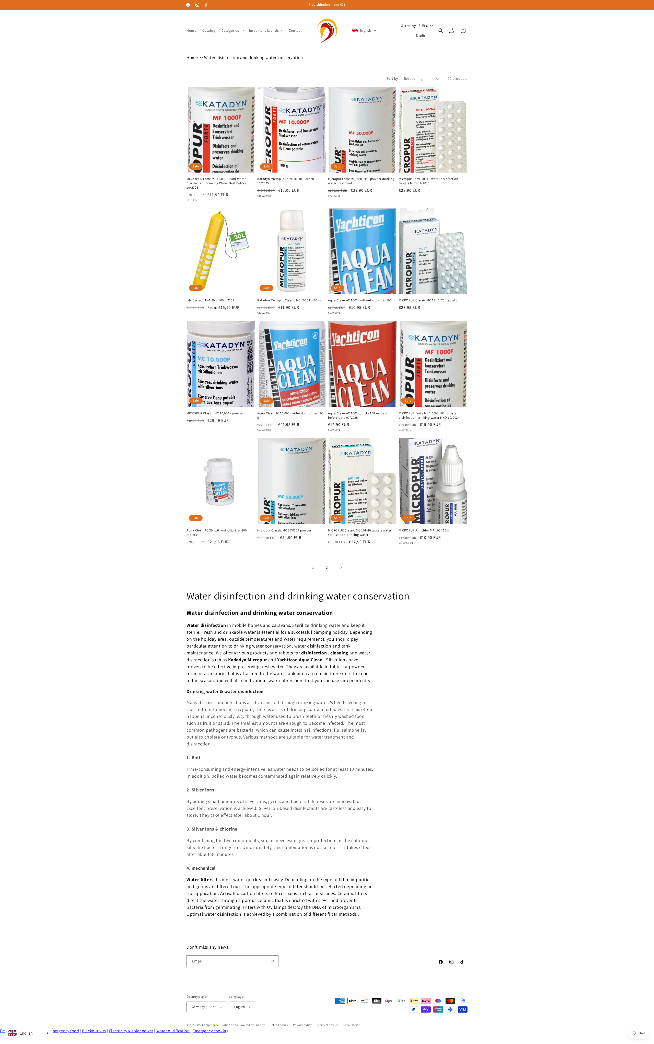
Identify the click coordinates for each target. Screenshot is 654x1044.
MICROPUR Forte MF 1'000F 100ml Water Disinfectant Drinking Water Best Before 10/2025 (216, 183)
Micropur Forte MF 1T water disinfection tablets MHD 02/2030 (428, 181)
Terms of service (327, 1025)
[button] (232, 30)
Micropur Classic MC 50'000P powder (284, 530)
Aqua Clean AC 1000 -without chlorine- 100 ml (362, 300)
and (252, 660)
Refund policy (279, 1025)
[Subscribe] (272, 961)
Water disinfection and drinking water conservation (253, 57)
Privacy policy (302, 1025)
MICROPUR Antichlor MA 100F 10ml (424, 530)
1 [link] (313, 567)
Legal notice (351, 1025)
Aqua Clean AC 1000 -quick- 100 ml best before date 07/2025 (357, 415)
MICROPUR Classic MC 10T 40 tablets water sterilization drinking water (359, 532)
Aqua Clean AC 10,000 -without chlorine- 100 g (290, 415)
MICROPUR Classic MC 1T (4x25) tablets (428, 300)
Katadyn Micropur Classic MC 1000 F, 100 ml (289, 300)
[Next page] (340, 567)
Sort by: (393, 78)
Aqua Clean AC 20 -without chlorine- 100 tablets (216, 532)
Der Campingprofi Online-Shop (217, 1025)
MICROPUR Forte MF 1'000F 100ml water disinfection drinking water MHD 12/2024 (429, 415)
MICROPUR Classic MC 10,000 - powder (214, 413)
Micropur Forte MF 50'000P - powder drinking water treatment (361, 181)
